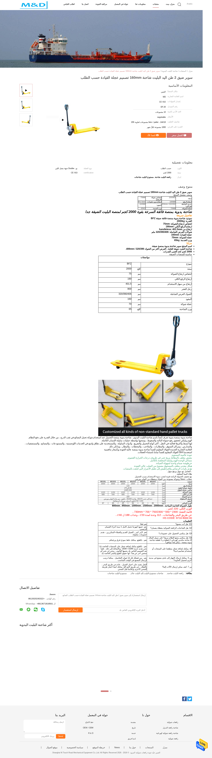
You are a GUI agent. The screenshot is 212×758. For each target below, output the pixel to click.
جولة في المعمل (121, 4)
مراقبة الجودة (101, 4)
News (117, 747)
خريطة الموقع (99, 747)
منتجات (156, 4)
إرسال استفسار (70, 610)
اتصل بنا (85, 4)
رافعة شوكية (173, 739)
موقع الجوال (51, 747)
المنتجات (149, 747)
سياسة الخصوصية (75, 747)
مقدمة (133, 722)
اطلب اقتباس (69, 4)
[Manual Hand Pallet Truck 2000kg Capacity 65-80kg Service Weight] (70, 117)
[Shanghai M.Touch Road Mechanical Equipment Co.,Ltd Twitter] (189, 699)
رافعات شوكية (172, 722)
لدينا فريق (132, 739)
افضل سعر (178, 135)
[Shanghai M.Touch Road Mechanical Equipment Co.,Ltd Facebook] (184, 699)
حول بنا (132, 747)
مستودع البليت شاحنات (117, 573)
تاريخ (134, 728)
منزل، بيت (170, 4)
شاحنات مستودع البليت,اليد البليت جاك (147, 573)
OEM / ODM (88, 728)
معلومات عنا (140, 4)
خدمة (134, 733)
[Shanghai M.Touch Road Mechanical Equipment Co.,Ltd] (33, 5)
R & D (90, 733)
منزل (165, 747)
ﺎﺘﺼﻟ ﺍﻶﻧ (151, 135)
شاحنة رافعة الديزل (170, 728)
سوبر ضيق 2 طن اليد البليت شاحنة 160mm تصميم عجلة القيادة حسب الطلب (129, 71)
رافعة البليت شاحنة (175, 573)
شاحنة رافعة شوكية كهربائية (167, 733)
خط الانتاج (89, 722)
